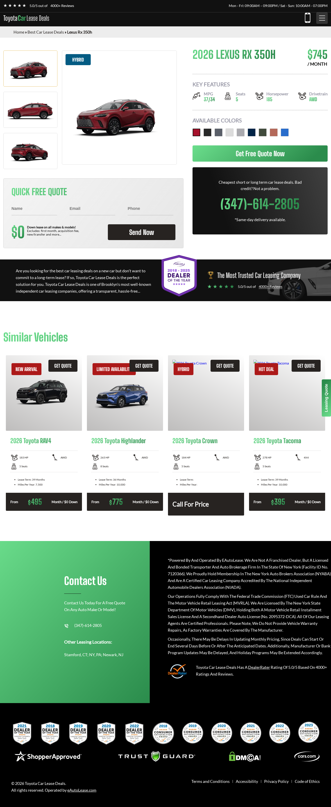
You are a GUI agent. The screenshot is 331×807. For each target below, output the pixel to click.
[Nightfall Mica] (251, 132)
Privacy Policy (276, 781)
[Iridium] (240, 132)
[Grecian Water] (284, 132)
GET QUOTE (63, 366)
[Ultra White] (229, 132)
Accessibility (247, 781)
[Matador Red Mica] (196, 132)
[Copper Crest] (273, 132)
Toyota (26, 18)
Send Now (141, 232)
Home (19, 32)
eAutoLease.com (81, 790)
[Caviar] (207, 132)
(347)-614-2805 (307, 16)
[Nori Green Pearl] (262, 132)
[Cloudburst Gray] (218, 132)
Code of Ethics (307, 781)
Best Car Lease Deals (45, 32)
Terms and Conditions (210, 781)
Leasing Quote (326, 398)
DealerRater (259, 667)
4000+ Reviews (62, 5)
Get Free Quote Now (260, 153)
